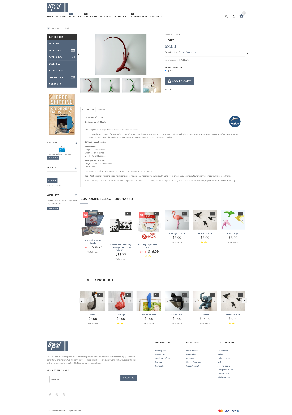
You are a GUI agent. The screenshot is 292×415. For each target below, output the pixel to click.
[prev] (78, 53)
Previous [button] (81, 300)
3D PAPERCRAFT (57, 28)
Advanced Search (54, 185)
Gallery (220, 354)
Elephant (205, 315)
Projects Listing (224, 358)
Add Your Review (189, 52)
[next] (247, 53)
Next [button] (244, 300)
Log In (49, 200)
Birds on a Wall (205, 234)
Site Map (158, 362)
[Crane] (92, 301)
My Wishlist (191, 354)
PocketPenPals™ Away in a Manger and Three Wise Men (120, 247)
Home (48, 28)
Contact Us (159, 366)
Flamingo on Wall (177, 234)
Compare (190, 358)
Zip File (169, 71)
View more (53, 158)
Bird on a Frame (149, 315)
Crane (92, 315)
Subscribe (128, 378)
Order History (192, 351)
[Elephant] (205, 301)
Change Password (193, 362)
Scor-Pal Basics (224, 366)
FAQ (219, 362)
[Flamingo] (120, 301)
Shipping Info (160, 351)
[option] (89, 85)
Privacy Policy (160, 354)
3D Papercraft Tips (225, 370)
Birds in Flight (233, 234)
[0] (241, 17)
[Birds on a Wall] (233, 301)
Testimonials (223, 351)
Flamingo (121, 315)
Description (88, 109)
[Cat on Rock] (177, 301)
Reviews (101, 109)
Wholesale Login (224, 377)
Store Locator (223, 373)
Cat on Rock (176, 315)
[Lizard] (89, 85)
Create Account (192, 366)
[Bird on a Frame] (149, 301)
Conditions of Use (162, 358)
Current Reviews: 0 (172, 52)
